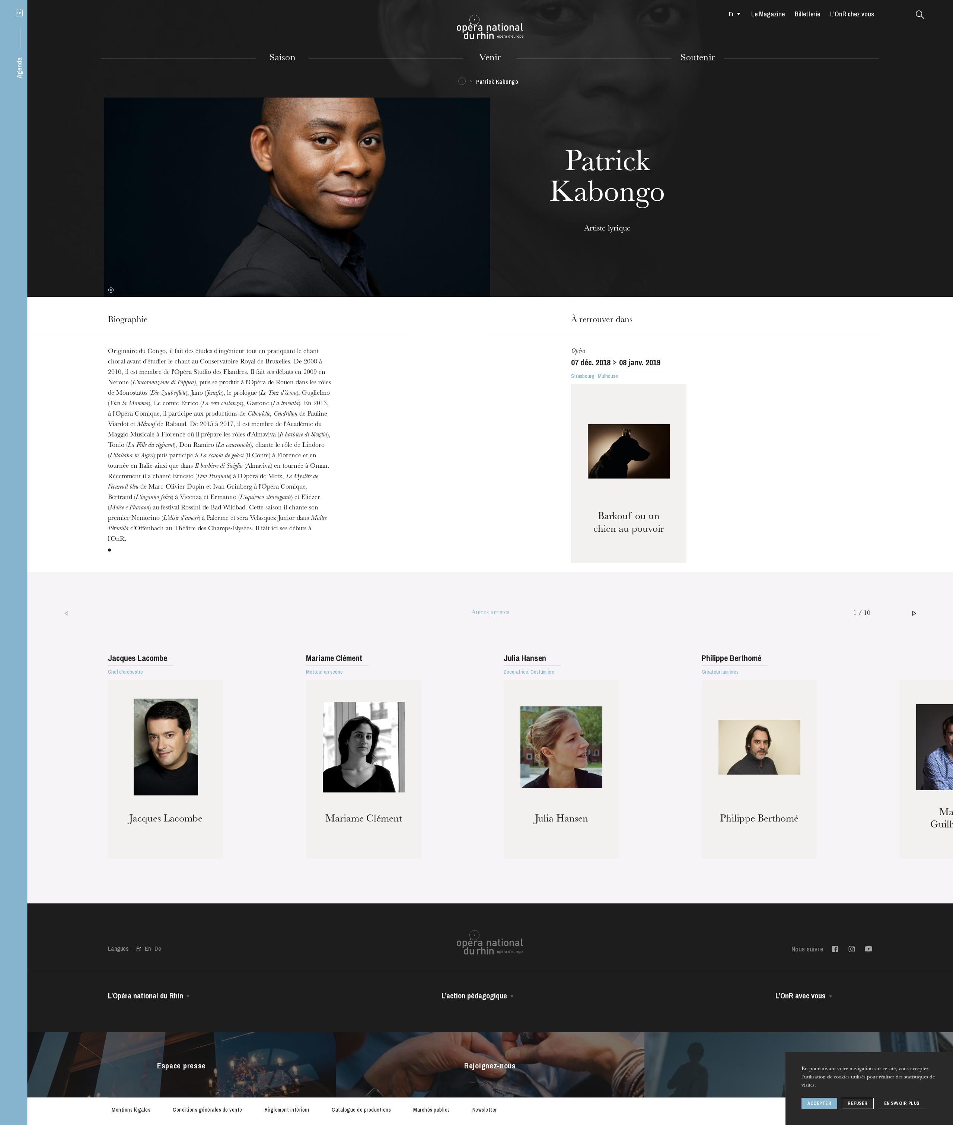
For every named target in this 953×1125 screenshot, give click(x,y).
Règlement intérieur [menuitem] (287, 1109)
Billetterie (807, 14)
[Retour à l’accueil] (490, 27)
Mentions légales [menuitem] (131, 1109)
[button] (920, 14)
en (148, 948)
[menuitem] (732, 14)
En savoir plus (901, 1103)
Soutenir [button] (698, 58)
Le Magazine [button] (768, 14)
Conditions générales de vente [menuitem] (207, 1109)
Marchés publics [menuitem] (431, 1109)
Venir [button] (490, 58)
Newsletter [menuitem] (484, 1109)
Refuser (858, 1103)
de (157, 948)
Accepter (819, 1103)
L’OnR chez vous (852, 14)
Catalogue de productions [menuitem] (361, 1109)
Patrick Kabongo (497, 81)
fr (731, 14)
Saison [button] (283, 58)
